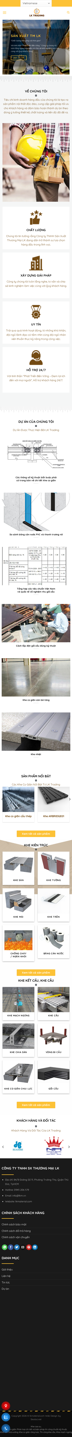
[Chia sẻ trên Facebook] (11, 1247)
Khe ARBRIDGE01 (53, 816)
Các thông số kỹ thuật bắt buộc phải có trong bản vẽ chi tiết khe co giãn (36, 479)
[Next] (69, 805)
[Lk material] (36, 12)
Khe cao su (36, 1426)
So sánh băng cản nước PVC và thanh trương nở (36, 534)
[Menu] (5, 12)
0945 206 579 (21, 1189)
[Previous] (2, 805)
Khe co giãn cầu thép (18, 816)
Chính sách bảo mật (14, 1224)
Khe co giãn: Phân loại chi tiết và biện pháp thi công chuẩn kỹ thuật (36, 1429)
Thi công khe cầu (47, 1432)
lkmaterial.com (23, 1201)
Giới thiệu (7, 1269)
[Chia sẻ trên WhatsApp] (4, 1247)
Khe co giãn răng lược (29, 1432)
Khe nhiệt (36, 754)
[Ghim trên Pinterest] (29, 1247)
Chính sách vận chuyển (16, 1237)
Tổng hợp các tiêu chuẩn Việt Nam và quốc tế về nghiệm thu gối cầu (36, 590)
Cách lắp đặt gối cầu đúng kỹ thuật (36, 645)
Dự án (5, 1288)
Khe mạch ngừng (64, 1432)
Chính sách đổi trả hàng (16, 1230)
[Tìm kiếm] (68, 12)
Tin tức (6, 1282)
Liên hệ (6, 1276)
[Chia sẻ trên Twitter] (17, 1247)
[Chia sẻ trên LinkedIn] (35, 1247)
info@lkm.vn (19, 1195)
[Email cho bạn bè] (23, 1247)
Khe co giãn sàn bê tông (36, 700)
